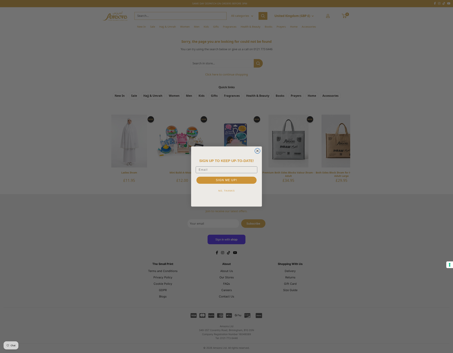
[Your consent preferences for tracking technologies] (449, 264)
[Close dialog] (257, 151)
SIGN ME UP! (226, 180)
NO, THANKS (226, 191)
